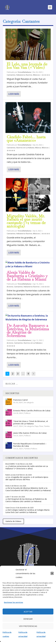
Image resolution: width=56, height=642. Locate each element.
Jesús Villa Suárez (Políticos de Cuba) (29, 433)
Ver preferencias (28, 626)
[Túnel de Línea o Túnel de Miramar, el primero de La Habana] (8, 423)
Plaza (41, 426)
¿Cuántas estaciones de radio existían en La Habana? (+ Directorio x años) (26, 467)
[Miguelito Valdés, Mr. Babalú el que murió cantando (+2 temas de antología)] (28, 195)
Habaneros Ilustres (24, 75)
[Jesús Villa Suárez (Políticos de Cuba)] (8, 434)
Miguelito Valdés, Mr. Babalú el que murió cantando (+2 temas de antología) (26, 221)
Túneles (47, 426)
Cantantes (11, 75)
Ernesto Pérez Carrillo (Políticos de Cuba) (31, 410)
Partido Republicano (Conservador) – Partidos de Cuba (29, 444)
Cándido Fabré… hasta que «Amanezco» (26, 138)
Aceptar (28, 611)
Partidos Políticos (30, 449)
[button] (52, 573)
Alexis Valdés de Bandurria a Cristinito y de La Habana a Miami (27, 276)
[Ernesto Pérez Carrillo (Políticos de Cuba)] (8, 412)
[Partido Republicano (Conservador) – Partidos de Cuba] (8, 445)
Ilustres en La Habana (25, 148)
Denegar (28, 618)
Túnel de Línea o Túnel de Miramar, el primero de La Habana (30, 422)
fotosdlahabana (24, 72)
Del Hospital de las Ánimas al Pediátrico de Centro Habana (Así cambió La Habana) (26, 500)
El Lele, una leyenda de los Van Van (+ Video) (27, 65)
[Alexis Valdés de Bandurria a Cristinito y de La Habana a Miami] (28, 264)
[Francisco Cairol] (8, 401)
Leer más (13, 93)
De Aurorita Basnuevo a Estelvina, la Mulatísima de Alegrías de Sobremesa (28, 330)
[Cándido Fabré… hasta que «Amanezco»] (28, 117)
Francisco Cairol (20, 400)
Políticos (27, 413)
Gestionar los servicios (13, 602)
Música (38, 148)
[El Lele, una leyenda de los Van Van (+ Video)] (28, 44)
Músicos (36, 75)
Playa (36, 426)
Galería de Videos (13, 521)
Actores (10, 287)
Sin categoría (28, 402)
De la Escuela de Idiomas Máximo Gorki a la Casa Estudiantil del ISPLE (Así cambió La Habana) (28, 489)
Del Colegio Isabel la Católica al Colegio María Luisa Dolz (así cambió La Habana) (27, 511)
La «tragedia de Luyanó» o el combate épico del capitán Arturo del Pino (26, 478)
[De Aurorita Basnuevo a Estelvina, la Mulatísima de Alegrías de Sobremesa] (28, 318)
